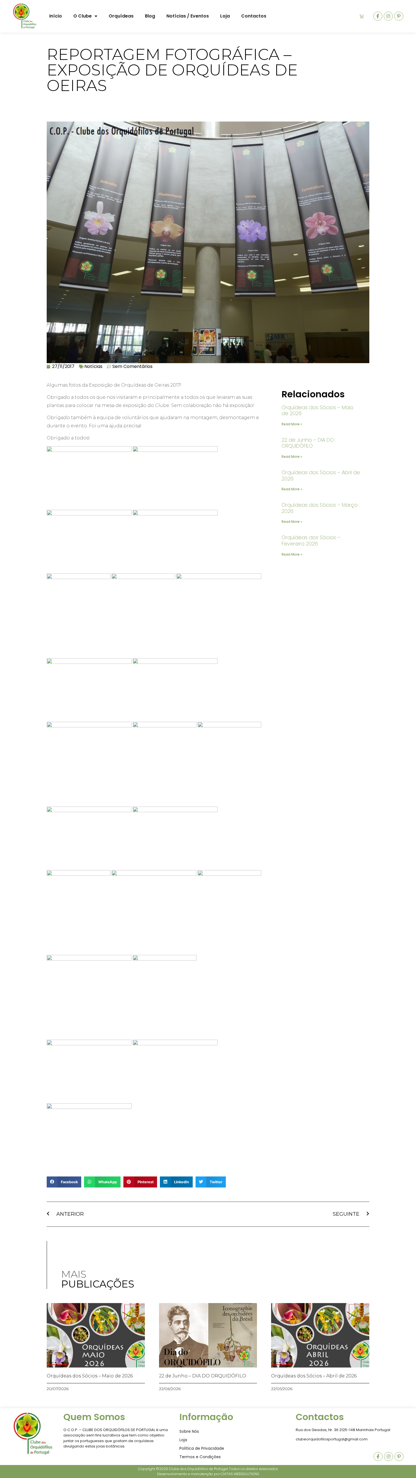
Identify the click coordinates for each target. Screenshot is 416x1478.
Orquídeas (121, 16)
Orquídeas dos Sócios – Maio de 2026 (317, 410)
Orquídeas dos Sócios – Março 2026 (320, 508)
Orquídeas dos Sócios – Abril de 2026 (321, 475)
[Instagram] (388, 16)
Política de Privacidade (201, 1448)
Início (55, 16)
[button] (64, 1181)
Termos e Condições (200, 1457)
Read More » (292, 424)
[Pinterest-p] (398, 16)
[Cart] (361, 16)
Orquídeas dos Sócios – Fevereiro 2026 (311, 540)
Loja (225, 16)
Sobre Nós (189, 1431)
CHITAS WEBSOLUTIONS (240, 1474)
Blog (150, 16)
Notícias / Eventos (187, 16)
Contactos (253, 16)
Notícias (93, 366)
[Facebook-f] (377, 16)
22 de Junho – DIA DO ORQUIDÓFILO (308, 443)
